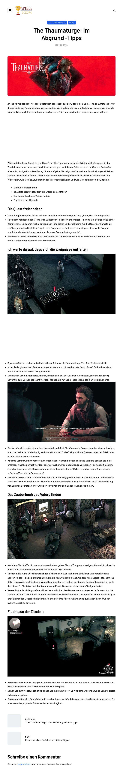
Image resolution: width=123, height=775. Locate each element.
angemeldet (24, 763)
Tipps (72, 23)
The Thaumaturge (57, 23)
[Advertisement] (62, 139)
